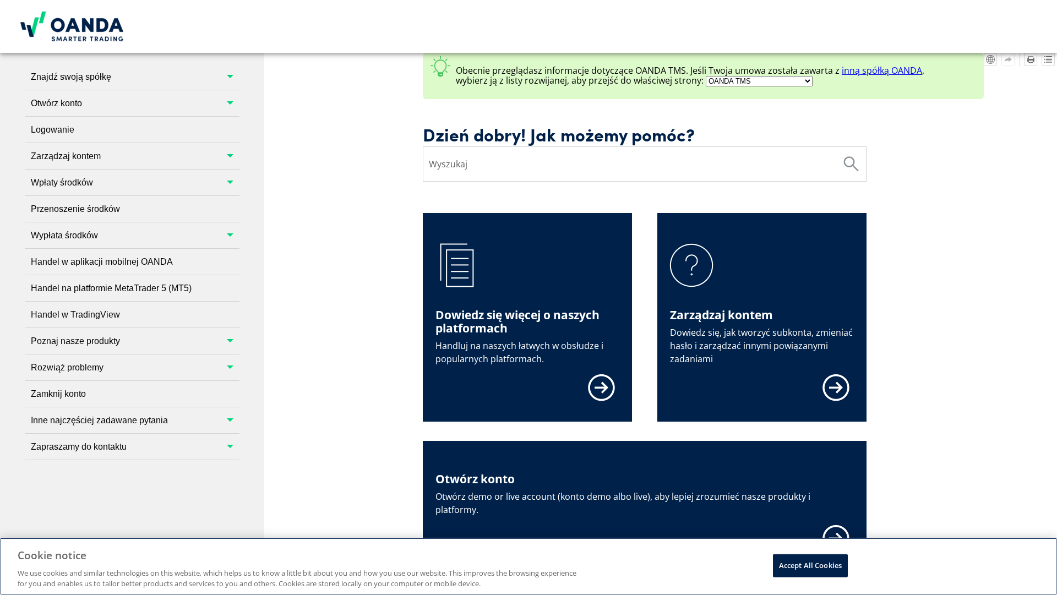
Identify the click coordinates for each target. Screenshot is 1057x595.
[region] (528, 566)
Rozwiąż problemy (67, 367)
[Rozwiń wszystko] (1048, 59)
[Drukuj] (1030, 59)
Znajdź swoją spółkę (71, 76)
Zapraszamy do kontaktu (79, 446)
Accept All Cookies (810, 565)
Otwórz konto (56, 103)
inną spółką (882, 70)
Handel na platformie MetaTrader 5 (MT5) (111, 288)
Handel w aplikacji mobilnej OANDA (102, 261)
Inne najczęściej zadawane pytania (99, 420)
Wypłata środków (64, 235)
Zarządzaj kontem (66, 156)
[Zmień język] (990, 59)
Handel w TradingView (75, 314)
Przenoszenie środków (75, 209)
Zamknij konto (58, 394)
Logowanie (52, 129)
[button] (230, 77)
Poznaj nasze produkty (75, 341)
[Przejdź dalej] (1008, 59)
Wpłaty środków (62, 182)
